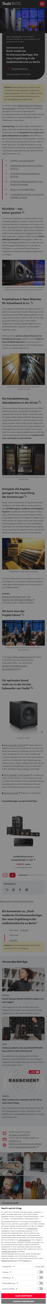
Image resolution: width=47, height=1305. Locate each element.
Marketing (6, 1277)
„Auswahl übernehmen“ (9, 1251)
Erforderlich (7, 1266)
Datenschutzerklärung (8, 1261)
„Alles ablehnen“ (32, 1228)
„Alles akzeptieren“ (24, 1240)
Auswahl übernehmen (23, 1301)
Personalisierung (9, 1283)
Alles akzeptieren (23, 1296)
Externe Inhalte (8, 1289)
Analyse (6, 1272)
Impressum (26, 1261)
